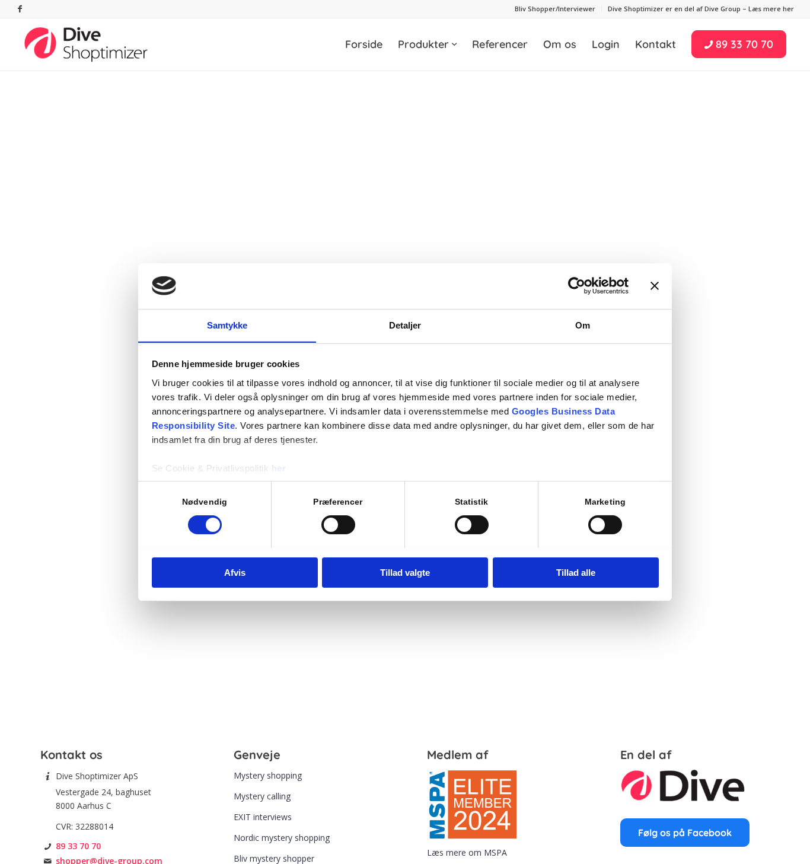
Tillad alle (575, 572)
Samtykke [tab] (227, 325)
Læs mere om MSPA (467, 852)
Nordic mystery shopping (282, 837)
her (279, 468)
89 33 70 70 (78, 846)
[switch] (338, 524)
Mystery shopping (268, 775)
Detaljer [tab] (405, 325)
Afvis (234, 572)
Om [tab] (582, 325)
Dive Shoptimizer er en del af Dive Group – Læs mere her (701, 8)
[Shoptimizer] (86, 44)
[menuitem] (555, 9)
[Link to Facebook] (19, 9)
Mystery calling (262, 796)
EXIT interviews (263, 816)
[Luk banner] (654, 286)
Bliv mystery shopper (274, 858)
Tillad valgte (405, 572)
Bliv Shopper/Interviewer (555, 8)
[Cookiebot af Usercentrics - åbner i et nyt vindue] (577, 286)
